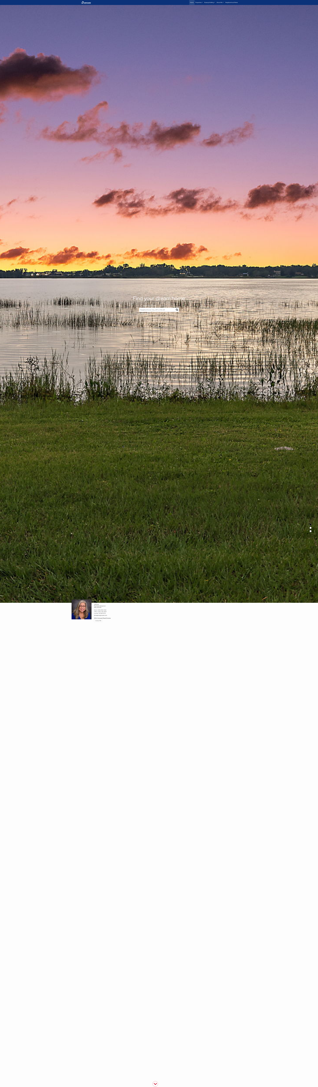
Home (192, 2)
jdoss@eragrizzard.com (100, 615)
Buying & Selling (209, 3)
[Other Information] (310, 531)
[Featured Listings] (310, 528)
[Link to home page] (87, 2)
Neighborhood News (231, 2)
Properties (199, 3)
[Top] (310, 524)
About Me (220, 3)
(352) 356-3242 (102, 610)
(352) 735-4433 (102, 611)
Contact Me (98, 620)
